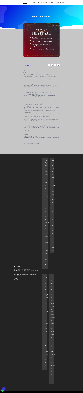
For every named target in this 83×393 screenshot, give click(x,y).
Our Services (51, 2)
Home (34, 2)
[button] (4, 389)
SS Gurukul (43, 2)
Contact (62, 2)
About (38, 2)
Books (57, 2)
